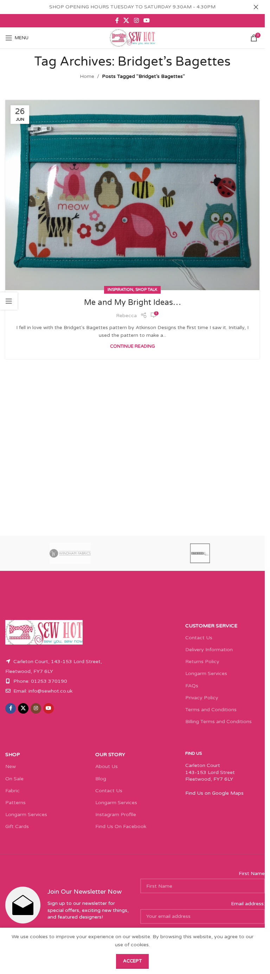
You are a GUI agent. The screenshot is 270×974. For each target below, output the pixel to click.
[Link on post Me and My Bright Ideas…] (132, 195)
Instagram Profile (115, 815)
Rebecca (126, 316)
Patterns (15, 803)
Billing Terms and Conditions (218, 722)
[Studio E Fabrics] (200, 553)
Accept (132, 961)
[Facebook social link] (117, 20)
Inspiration (120, 289)
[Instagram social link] (136, 20)
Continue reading (132, 346)
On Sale (14, 779)
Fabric (12, 791)
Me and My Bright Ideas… (132, 302)
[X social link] (126, 20)
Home (87, 76)
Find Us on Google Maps (214, 793)
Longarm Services (206, 673)
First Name (252, 873)
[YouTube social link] (146, 20)
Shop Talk (146, 289)
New (10, 766)
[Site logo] (132, 38)
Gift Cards (17, 826)
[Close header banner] (256, 7)
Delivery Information (209, 650)
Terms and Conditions (211, 710)
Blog (100, 779)
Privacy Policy (201, 698)
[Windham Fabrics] (70, 553)
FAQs (191, 686)
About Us (106, 766)
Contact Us (198, 638)
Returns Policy (202, 662)
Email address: (248, 904)
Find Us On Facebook (120, 826)
